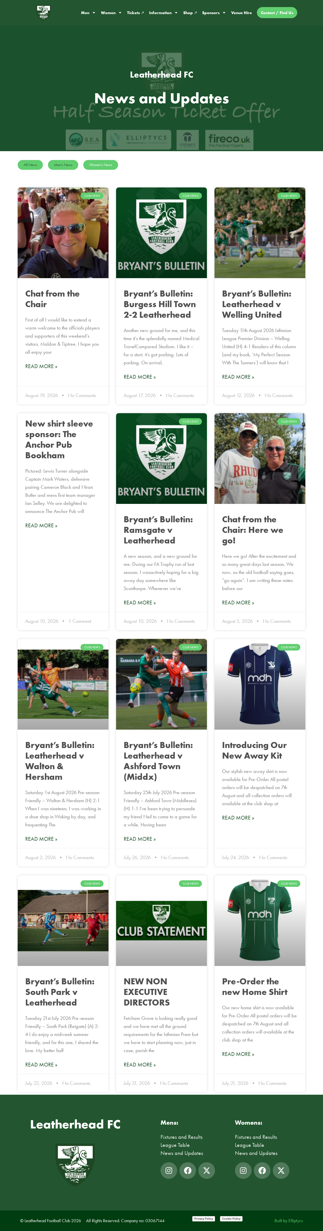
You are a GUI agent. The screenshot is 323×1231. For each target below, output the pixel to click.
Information (160, 12)
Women (108, 12)
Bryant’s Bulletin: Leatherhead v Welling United (256, 304)
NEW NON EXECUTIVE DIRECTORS (147, 992)
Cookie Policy (231, 1218)
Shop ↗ (190, 12)
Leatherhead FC (75, 1124)
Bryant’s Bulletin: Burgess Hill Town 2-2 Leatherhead (160, 304)
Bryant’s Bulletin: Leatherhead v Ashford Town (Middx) (158, 760)
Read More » (41, 366)
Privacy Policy (203, 1218)
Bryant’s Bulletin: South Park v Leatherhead (60, 992)
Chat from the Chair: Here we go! (252, 530)
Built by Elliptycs (289, 1220)
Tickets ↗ (135, 12)
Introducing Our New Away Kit (254, 750)
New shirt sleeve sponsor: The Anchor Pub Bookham (59, 439)
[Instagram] (168, 1170)
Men (85, 12)
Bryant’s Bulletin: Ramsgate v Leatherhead (158, 530)
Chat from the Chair (52, 298)
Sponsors (211, 12)
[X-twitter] (206, 1170)
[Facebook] (187, 1170)
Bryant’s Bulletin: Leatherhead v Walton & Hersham (60, 760)
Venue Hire (241, 12)
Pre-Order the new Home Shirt (254, 986)
